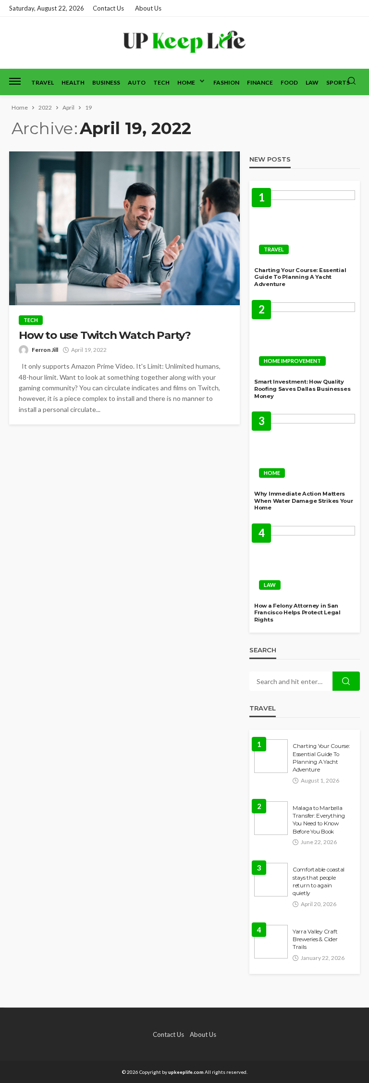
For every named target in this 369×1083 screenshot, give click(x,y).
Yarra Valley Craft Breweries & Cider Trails (315, 939)
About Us (148, 8)
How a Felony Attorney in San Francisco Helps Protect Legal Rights (297, 612)
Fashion (226, 82)
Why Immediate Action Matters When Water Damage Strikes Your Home (303, 500)
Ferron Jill (45, 349)
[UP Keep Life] (184, 42)
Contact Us (108, 8)
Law (312, 82)
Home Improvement (292, 361)
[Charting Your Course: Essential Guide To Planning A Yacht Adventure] (304, 225)
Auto (137, 82)
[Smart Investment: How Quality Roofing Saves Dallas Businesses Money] (304, 337)
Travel (42, 82)
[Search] (352, 81)
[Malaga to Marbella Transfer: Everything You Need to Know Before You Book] (271, 818)
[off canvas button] (15, 81)
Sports (338, 82)
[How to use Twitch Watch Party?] (124, 228)
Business (106, 82)
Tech (161, 82)
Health (73, 82)
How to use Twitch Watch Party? (105, 335)
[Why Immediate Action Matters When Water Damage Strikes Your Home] (304, 448)
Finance (260, 82)
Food (289, 82)
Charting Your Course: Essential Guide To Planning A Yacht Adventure (300, 277)
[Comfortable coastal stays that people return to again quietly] (271, 879)
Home (186, 82)
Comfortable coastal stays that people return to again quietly (318, 881)
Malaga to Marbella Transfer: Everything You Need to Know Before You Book (319, 820)
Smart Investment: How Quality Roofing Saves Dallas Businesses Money (302, 388)
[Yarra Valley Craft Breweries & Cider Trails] (271, 942)
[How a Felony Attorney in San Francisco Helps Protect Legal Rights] (304, 560)
